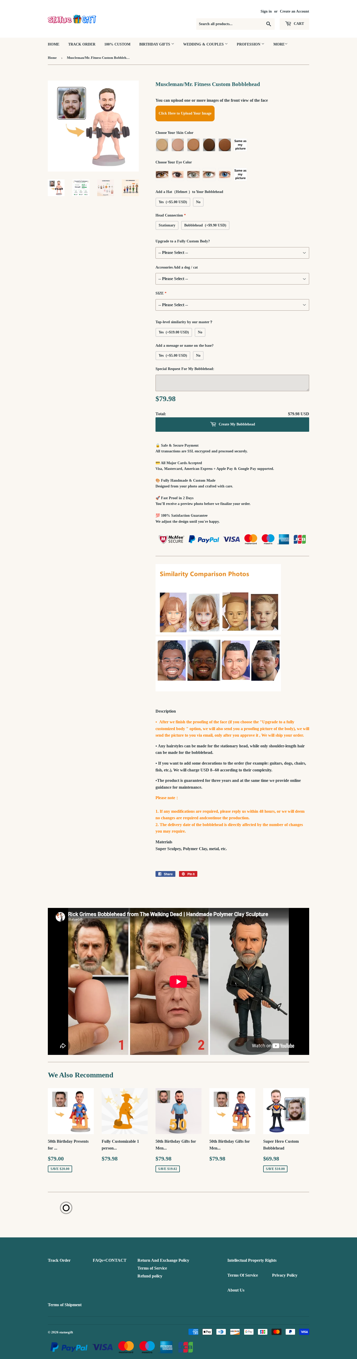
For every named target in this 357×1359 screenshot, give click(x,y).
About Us (235, 1290)
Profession (249, 44)
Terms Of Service (242, 1275)
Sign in (266, 11)
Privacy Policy (284, 1275)
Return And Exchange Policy (163, 1260)
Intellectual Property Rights (252, 1260)
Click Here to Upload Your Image (185, 113)
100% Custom (117, 44)
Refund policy (149, 1276)
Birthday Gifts (155, 44)
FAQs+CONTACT (109, 1260)
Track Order (81, 44)
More (279, 44)
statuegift (66, 1332)
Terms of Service (152, 1268)
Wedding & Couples (204, 44)
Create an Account (294, 11)
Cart (298, 24)
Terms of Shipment (65, 1305)
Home (53, 44)
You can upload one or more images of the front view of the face (212, 100)
